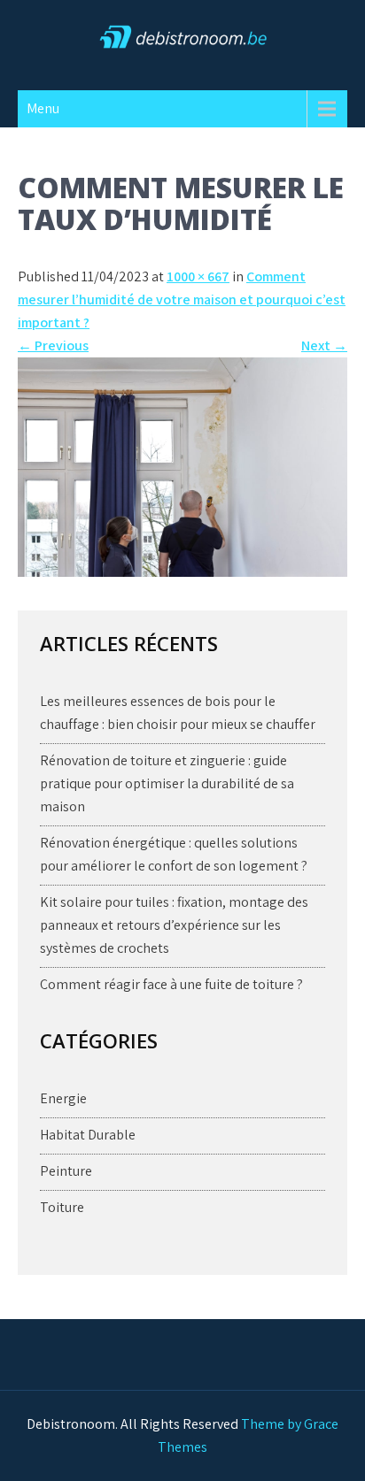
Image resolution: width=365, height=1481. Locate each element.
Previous (53, 345)
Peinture (66, 1171)
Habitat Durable (88, 1134)
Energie (63, 1098)
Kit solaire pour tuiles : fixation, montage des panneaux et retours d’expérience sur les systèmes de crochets (174, 925)
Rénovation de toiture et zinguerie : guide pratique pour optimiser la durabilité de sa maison (167, 783)
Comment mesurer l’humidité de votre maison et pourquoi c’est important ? (182, 299)
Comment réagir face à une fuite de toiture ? (171, 984)
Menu (43, 108)
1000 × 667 (198, 276)
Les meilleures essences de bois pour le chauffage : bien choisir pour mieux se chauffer (177, 712)
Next (324, 345)
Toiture (62, 1207)
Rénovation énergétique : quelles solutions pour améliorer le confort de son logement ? (173, 854)
